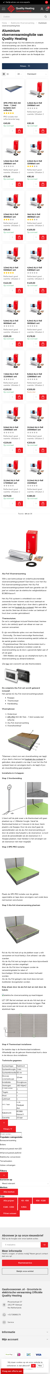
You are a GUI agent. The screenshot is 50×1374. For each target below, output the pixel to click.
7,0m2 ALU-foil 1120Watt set (10, 375)
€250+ (24, 1207)
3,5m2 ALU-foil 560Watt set (10, 268)
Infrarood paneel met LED (11, 1148)
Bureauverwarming (8, 1140)
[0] (47, 8)
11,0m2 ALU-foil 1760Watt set (11, 481)
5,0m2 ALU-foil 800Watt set (10, 322)
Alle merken (9, 1192)
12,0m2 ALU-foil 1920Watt (35, 481)
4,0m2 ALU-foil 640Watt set (34, 268)
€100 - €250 (8, 1207)
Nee (40, 1365)
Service (11, 1322)
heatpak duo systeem (24, 607)
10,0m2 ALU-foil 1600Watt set (35, 428)
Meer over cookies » (25, 1369)
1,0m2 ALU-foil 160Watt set (34, 104)
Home (4, 23)
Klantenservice (25, 1263)
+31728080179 (14, 1314)
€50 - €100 (40, 1200)
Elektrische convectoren (10, 1157)
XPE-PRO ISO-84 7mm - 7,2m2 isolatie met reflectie (12, 106)
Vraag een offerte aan (12, 1371)
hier (7, 664)
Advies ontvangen (7, 1165)
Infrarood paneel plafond (10, 1153)
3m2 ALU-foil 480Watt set (33, 215)
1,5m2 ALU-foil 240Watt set (10, 162)
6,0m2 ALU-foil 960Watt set (34, 322)
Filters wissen (9, 1213)
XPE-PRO (11, 717)
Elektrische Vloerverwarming (22, 23)
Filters (23, 66)
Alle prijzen (8, 1200)
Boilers (3, 1144)
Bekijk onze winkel (25, 1271)
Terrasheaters (6, 1161)
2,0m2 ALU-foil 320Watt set (34, 162)
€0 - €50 (25, 1200)
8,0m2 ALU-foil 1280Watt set (34, 375)
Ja (33, 1365)
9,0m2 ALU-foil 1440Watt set (10, 428)
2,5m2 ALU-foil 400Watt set (10, 215)
